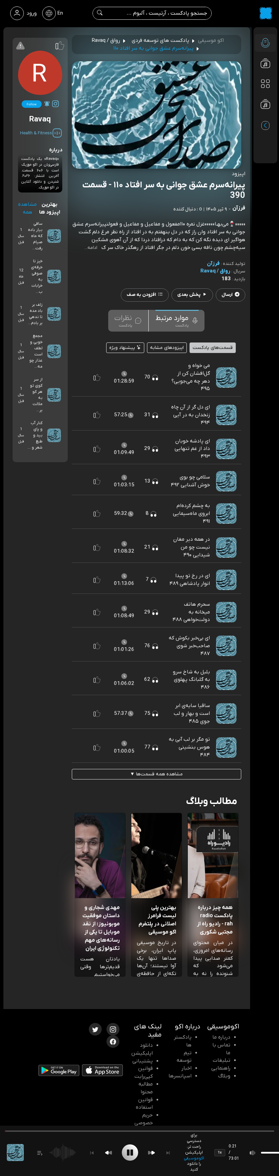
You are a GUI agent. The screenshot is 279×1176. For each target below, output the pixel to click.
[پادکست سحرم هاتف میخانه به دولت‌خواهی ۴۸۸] (226, 611)
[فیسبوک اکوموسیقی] (112, 1041)
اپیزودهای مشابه (167, 348)
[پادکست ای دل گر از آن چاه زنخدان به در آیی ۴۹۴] (226, 414)
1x (220, 1152)
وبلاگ (224, 1076)
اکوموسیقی (194, 1158)
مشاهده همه (27, 208)
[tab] (177, 321)
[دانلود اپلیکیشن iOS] (102, 1071)
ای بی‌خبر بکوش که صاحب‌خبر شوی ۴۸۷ (189, 646)
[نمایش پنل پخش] (40, 1153)
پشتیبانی (142, 1061)
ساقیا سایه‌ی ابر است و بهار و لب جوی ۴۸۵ (192, 713)
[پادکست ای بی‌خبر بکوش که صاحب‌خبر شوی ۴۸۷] (226, 645)
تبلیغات (221, 1060)
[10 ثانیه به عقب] (108, 1153)
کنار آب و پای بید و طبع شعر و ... (35, 435)
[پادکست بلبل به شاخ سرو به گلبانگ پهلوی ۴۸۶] (226, 679)
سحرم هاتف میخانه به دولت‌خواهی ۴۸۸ (191, 612)
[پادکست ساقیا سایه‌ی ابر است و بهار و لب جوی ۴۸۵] (226, 713)
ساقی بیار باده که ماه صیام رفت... (35, 236)
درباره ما (221, 1037)
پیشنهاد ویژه (122, 348)
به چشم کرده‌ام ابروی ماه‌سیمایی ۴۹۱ (191, 513)
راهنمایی (220, 1068)
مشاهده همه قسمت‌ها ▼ (156, 774)
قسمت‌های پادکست (213, 348)
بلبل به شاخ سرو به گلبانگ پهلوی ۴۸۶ (191, 680)
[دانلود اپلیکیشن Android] (58, 1072)
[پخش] (130, 1152)
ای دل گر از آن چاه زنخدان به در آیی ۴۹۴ (190, 415)
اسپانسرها (180, 1076)
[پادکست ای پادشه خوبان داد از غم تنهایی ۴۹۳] (226, 448)
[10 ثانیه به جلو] (151, 1153)
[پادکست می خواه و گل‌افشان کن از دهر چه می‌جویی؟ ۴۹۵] (226, 377)
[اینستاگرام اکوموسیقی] (112, 1028)
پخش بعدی (188, 295)
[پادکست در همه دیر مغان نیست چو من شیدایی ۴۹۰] (226, 547)
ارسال (227, 295)
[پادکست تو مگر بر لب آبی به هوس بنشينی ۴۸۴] (226, 747)
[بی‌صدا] (253, 1153)
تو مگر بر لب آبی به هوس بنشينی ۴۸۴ (189, 747)
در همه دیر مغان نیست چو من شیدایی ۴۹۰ (191, 547)
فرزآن (213, 263)
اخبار (186, 1068)
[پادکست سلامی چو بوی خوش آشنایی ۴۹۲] (226, 480)
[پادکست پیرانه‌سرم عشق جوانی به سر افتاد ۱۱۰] (15, 1152)
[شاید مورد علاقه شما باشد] (265, 117)
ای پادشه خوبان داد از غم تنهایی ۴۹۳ (192, 449)
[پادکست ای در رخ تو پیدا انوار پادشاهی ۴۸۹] (226, 579)
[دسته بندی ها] (265, 83)
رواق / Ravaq (215, 271)
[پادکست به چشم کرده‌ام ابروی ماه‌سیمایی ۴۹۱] (226, 513)
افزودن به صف (141, 295)
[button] (97, 377)
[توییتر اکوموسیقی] (95, 1028)
